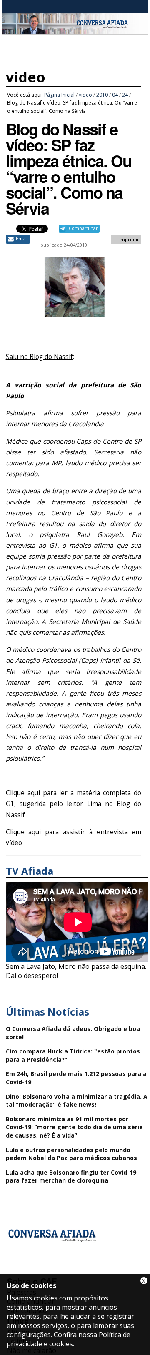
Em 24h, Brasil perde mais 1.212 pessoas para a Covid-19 (76, 1078)
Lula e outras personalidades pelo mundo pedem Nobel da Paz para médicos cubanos (71, 1154)
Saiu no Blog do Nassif (39, 356)
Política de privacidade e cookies (68, 1339)
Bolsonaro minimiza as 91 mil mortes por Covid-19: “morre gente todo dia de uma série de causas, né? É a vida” (74, 1127)
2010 (102, 94)
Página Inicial (59, 94)
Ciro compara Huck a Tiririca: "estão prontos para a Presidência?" (73, 1055)
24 (125, 94)
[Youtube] (37, 1269)
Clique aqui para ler (38, 793)
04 (115, 94)
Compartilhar (83, 228)
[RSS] (81, 1269)
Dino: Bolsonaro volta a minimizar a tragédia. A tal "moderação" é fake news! (77, 1101)
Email (22, 239)
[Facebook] (14, 1269)
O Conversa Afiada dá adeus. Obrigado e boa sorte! (73, 1033)
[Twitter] (59, 1269)
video (25, 77)
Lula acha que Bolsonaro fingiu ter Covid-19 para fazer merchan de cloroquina (71, 1176)
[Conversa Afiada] (75, 29)
